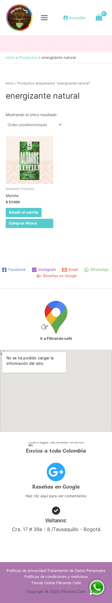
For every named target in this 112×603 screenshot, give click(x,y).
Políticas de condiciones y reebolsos (56, 576)
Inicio (10, 83)
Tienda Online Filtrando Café (56, 583)
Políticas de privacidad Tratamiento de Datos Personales (56, 570)
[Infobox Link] (56, 482)
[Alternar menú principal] (44, 17)
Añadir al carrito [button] (23, 212)
